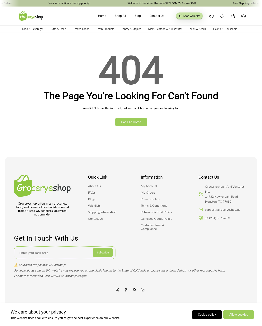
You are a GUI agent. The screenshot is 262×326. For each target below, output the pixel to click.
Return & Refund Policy (156, 212)
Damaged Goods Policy (156, 218)
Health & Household (225, 29)
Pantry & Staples (131, 29)
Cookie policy (207, 314)
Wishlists (94, 205)
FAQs (92, 192)
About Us (94, 186)
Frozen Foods (81, 29)
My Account (149, 186)
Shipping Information (102, 212)
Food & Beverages (32, 29)
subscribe (103, 252)
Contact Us (95, 218)
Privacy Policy (150, 199)
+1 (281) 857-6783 (217, 218)
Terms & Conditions (154, 205)
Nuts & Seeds (198, 29)
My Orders (148, 192)
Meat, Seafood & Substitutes (165, 29)
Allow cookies (238, 314)
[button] (232, 15)
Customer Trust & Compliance (152, 226)
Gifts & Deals (58, 29)
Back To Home (131, 122)
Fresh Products (105, 29)
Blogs (91, 199)
